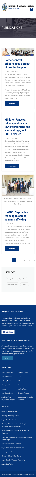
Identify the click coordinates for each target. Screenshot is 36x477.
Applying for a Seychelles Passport (8, 398)
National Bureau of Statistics (11, 444)
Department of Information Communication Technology (17, 438)
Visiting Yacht (22, 389)
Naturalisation (7, 377)
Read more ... (12, 104)
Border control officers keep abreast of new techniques (17, 63)
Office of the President (9, 412)
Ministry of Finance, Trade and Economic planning (15, 431)
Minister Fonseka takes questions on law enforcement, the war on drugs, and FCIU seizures (17, 127)
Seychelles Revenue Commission (13, 448)
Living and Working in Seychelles (25, 398)
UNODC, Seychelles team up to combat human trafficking (16, 215)
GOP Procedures (13, 284)
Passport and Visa (8, 373)
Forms (4, 389)
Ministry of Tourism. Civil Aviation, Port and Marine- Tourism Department (16, 425)
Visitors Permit (23, 373)
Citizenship (22, 381)
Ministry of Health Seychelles (12, 456)
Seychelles (22, 279)
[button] (4, 52)
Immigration (11, 279)
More (7, 358)
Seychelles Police (7, 464)
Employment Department (11, 452)
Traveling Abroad (7, 393)
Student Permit (23, 393)
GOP (19, 377)
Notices (20, 385)
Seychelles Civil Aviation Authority (13, 460)
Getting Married (7, 381)
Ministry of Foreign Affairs (10, 416)
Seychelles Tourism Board (10, 420)
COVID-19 (24, 284)
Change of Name (7, 385)
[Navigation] (31, 7)
